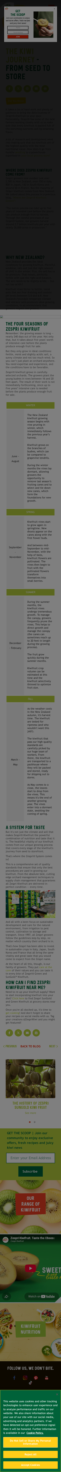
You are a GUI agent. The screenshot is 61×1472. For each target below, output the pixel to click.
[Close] (57, 1394)
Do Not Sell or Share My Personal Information (30, 1442)
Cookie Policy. (35, 1432)
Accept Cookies (30, 1464)
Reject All (31, 1454)
